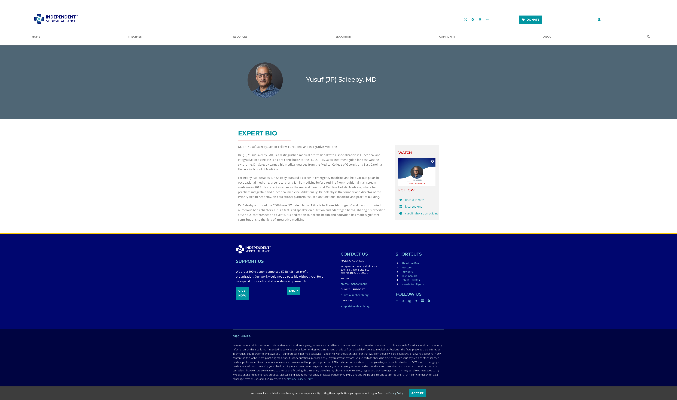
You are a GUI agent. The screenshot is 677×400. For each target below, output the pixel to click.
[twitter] (403, 300)
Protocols (407, 267)
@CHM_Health (415, 200)
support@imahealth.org (355, 306)
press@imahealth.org (354, 284)
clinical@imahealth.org (355, 295)
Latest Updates (411, 280)
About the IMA (410, 263)
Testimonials (409, 276)
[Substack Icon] (422, 300)
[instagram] (409, 301)
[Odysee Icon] (416, 300)
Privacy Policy (395, 393)
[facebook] (397, 301)
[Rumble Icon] (429, 300)
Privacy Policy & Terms (300, 379)
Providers (407, 271)
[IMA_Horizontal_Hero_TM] (56, 15)
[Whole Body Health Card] (416, 160)
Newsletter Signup (413, 284)
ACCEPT (417, 393)
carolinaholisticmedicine (422, 213)
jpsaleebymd (414, 206)
